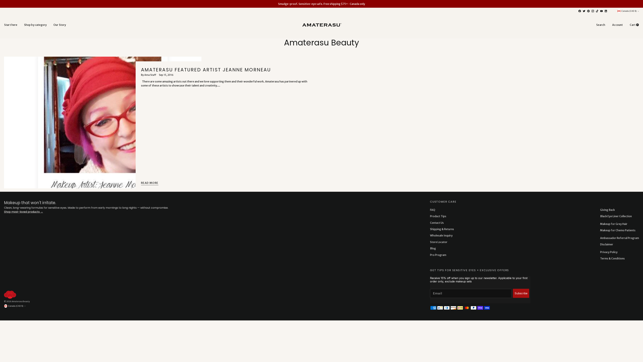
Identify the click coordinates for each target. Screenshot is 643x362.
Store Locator (438, 242)
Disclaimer (606, 244)
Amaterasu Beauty (21, 301)
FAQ (432, 210)
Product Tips (438, 216)
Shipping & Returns (442, 229)
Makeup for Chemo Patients (617, 230)
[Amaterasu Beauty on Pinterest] (588, 11)
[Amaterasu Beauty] (321, 24)
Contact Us (437, 222)
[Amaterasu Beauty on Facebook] (579, 11)
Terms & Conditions (612, 258)
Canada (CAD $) (629, 11)
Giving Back (607, 210)
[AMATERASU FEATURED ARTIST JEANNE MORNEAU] (102, 122)
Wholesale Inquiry (441, 235)
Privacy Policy (609, 252)
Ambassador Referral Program (619, 238)
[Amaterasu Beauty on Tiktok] (597, 11)
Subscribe (521, 293)
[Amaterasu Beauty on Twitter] (584, 11)
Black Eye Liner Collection (616, 216)
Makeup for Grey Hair (613, 224)
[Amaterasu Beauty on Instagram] (592, 11)
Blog (433, 248)
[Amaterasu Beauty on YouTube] (601, 11)
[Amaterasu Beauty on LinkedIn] (605, 11)
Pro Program (438, 255)
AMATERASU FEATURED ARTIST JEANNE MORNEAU (206, 70)
